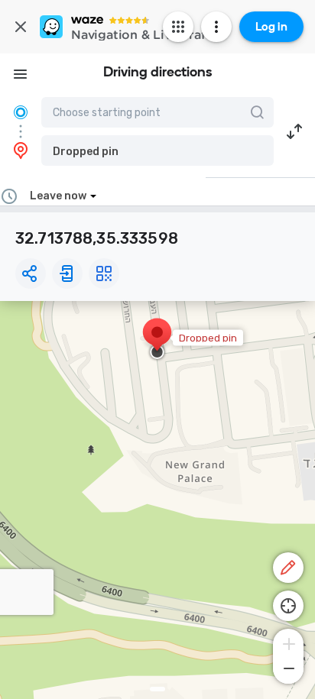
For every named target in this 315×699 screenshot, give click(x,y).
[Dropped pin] (157, 340)
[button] (157, 150)
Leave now (58, 195)
